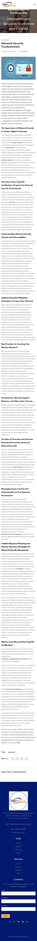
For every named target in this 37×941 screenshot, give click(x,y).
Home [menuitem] (18, 843)
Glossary (11, 752)
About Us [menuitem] (18, 846)
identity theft (10, 148)
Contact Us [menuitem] (18, 850)
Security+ (12, 202)
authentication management (11, 534)
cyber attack (17, 467)
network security (7, 160)
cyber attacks (17, 143)
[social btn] (13, 758)
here (18, 743)
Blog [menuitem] (18, 853)
